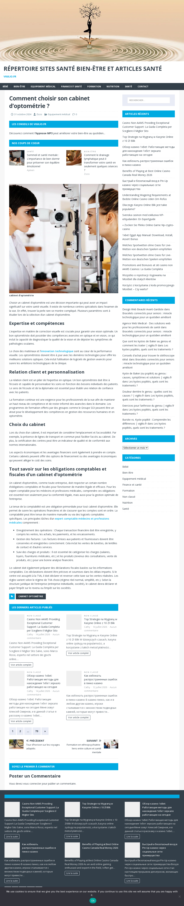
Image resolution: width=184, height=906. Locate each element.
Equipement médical (43, 86)
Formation (94, 86)
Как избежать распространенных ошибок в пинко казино (100, 679)
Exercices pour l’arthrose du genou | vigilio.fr (148, 405)
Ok (93, 900)
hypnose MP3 (44, 133)
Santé (128, 86)
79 (36, 731)
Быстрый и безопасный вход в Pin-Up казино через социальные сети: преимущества (145, 185)
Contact (143, 86)
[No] (179, 896)
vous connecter (32, 783)
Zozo (39, 114)
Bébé (5, 86)
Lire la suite (12, 836)
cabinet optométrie (31, 596)
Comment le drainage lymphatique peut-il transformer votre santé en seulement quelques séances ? (101, 162)
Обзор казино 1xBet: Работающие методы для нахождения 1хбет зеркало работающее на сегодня (148, 151)
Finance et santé (71, 86)
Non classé (34, 616)
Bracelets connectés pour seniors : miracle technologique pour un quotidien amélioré (148, 363)
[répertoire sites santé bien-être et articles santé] (92, 59)
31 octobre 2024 (22, 114)
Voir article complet (21, 664)
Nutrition (113, 86)
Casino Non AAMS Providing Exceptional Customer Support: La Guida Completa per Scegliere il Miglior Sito (147, 127)
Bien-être (19, 86)
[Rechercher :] (148, 100)
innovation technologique (57, 351)
